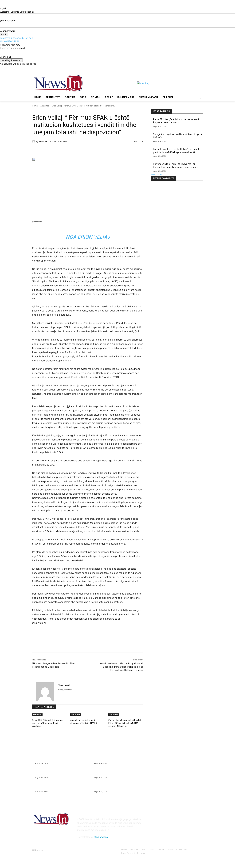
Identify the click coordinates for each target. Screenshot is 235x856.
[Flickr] (170, 821)
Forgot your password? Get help (16, 38)
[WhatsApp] (77, 150)
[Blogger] (154, 821)
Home (35, 105)
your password (8, 31)
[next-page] (35, 730)
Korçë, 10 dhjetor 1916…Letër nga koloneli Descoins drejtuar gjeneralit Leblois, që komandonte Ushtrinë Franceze (121, 667)
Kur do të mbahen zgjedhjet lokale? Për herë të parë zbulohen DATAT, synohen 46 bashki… (124, 723)
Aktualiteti (44, 105)
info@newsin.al (101, 837)
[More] (84, 150)
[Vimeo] (196, 68)
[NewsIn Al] (34, 141)
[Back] (1, 5)
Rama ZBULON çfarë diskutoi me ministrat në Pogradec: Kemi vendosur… (47, 723)
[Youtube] (201, 68)
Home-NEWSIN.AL (9, 41)
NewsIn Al (43, 141)
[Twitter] (192, 68)
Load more (156, 174)
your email (5, 56)
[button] (199, 97)
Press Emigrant (49, 110)
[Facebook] (183, 68)
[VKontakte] (186, 821)
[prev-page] (33, 730)
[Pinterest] (70, 150)
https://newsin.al (65, 690)
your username (8, 20)
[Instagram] (188, 68)
